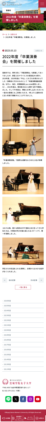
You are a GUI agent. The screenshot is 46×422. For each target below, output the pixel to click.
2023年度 (7, 315)
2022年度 (7, 320)
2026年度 (7, 301)
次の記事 (36, 280)
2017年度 (7, 344)
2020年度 (7, 330)
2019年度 (7, 335)
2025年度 (7, 305)
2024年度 (7, 310)
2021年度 (7, 325)
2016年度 (7, 349)
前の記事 (9, 280)
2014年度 (7, 359)
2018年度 (7, 340)
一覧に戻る (23, 287)
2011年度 (7, 369)
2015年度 (7, 354)
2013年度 (7, 364)
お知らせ (38, 50)
